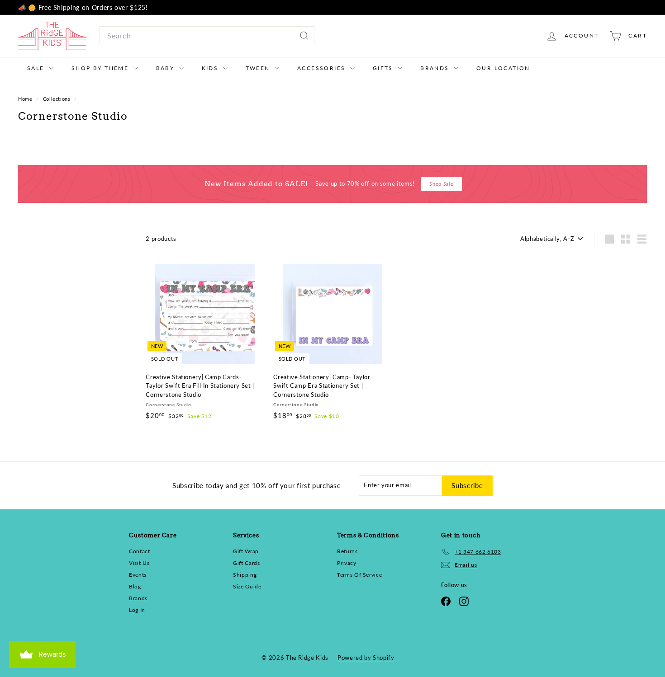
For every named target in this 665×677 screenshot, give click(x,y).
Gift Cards (246, 562)
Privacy (346, 562)
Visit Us (139, 562)
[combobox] (207, 35)
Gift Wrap (246, 551)
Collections (57, 99)
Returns (347, 551)
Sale (37, 68)
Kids (211, 68)
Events (138, 574)
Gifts (384, 68)
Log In (137, 609)
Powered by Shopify (365, 657)
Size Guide (247, 586)
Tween (259, 68)
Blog (135, 586)
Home (26, 99)
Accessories (322, 68)
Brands (435, 68)
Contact (139, 551)
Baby (166, 68)
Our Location (503, 68)
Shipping (244, 574)
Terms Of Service (359, 574)
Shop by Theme (101, 68)
